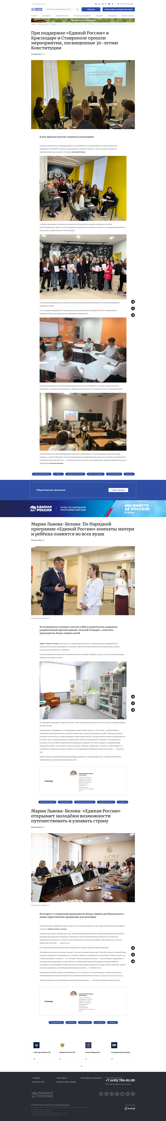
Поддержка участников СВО (83, 20)
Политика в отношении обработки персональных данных (49, 1113)
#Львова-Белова (56, 1022)
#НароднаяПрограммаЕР (84, 802)
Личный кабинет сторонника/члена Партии (119, 9)
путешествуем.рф (106, 976)
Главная (33, 24)
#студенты (122, 802)
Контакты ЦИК (38, 1082)
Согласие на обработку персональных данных (45, 1115)
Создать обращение (118, 490)
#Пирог (58, 474)
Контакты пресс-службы (66, 1082)
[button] (81, 1066)
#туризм (112, 1022)
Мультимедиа (112, 16)
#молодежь (99, 1022)
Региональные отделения (82, 16)
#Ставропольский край (75, 474)
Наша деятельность (62, 16)
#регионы (129, 474)
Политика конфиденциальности (41, 1111)
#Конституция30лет (95, 474)
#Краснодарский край (41, 474)
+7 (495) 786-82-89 (120, 1080)
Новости (53, 24)
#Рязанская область (47, 802)
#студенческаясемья (106, 802)
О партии (34, 16)
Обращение (91, 9)
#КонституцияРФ (114, 474)
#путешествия (85, 1022)
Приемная (99, 16)
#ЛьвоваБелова (65, 802)
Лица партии (46, 16)
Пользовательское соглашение (41, 1109)
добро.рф (119, 976)
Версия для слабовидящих (126, 4)
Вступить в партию (128, 16)
